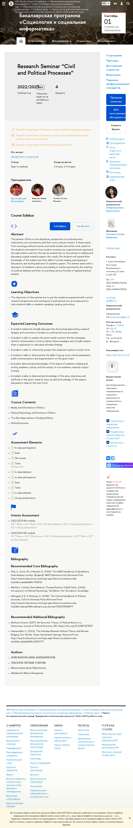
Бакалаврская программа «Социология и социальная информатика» (52, 22)
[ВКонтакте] (108, 458)
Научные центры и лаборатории (62, 739)
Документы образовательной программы (118, 164)
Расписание (115, 172)
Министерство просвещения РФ (110, 746)
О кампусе (13, 725)
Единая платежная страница (14, 805)
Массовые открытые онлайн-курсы (111, 754)
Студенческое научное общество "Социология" (115, 435)
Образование (39, 725)
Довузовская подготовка (36, 753)
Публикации (83, 734)
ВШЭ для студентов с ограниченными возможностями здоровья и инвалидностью (16, 785)
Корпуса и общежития (11, 769)
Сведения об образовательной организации (14, 733)
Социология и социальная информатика (115, 424)
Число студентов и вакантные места (115, 152)
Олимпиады (35, 758)
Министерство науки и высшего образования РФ (112, 737)
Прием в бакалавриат (40, 763)
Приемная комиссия (116, 99)
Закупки (9, 774)
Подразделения (13, 748)
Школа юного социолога (115, 444)
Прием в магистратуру (36, 769)
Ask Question (83, 226)
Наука (58, 725)
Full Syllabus (60, 226)
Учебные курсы (116, 138)
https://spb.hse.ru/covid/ (118, 354)
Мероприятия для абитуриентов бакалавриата (38, 733)
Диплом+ (34, 774)
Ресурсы (83, 725)
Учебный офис (113, 248)
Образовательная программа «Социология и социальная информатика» (47, 712)
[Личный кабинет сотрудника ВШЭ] (121, 3)
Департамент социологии (25, 156)
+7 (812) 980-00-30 (115, 327)
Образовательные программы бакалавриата (60, 709)
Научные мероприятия (60, 732)
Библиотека (83, 730)
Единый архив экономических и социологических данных (86, 743)
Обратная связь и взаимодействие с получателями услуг (39, 793)
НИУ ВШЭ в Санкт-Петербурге (21, 709)
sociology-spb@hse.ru (111, 299)
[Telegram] (113, 458)
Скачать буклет (116, 127)
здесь (68, 816)
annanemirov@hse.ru (119, 316)
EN (108, 3)
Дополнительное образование (38, 780)
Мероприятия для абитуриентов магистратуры (38, 743)
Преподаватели (117, 143)
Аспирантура (36, 786)
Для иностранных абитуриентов (117, 113)
